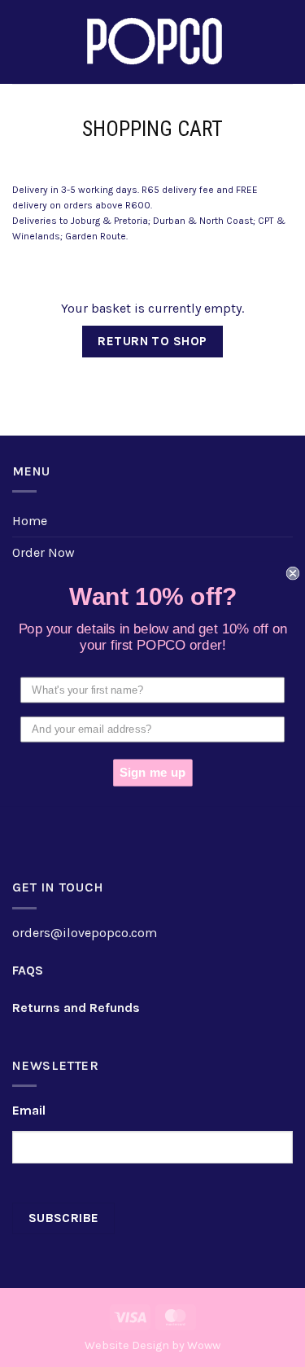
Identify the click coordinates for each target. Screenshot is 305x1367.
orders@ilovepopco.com (84, 932)
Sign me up (152, 772)
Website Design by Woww (152, 1345)
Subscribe (63, 1218)
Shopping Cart (152, 128)
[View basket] (285, 42)
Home (29, 520)
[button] (22, 42)
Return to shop (152, 341)
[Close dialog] (293, 573)
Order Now (43, 552)
